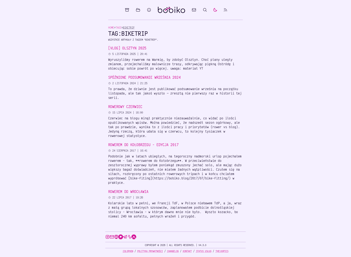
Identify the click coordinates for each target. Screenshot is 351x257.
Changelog (173, 251)
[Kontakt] (194, 10)
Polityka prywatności (150, 251)
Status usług (203, 251)
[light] (215, 10)
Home (111, 27)
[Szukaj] (205, 10)
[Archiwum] (127, 10)
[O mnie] (149, 10)
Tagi (118, 27)
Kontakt (187, 251)
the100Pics (222, 251)
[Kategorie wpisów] (138, 10)
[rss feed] (225, 10)
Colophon (128, 251)
